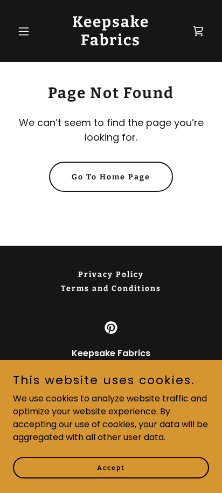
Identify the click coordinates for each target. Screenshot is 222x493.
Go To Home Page (111, 177)
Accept (111, 467)
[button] (28, 31)
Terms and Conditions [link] (111, 288)
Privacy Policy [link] (111, 274)
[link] (111, 42)
